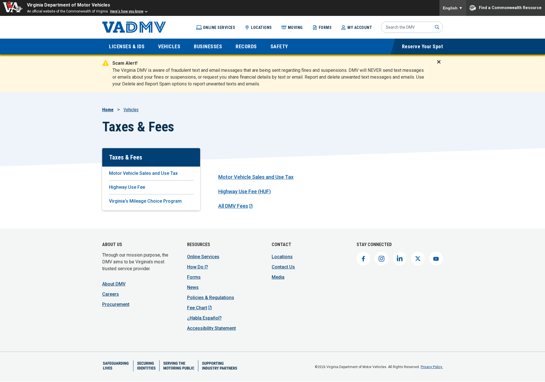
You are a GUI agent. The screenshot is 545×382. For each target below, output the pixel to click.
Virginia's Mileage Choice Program (145, 201)
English (453, 8)
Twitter (418, 258)
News (193, 287)
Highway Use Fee (127, 187)
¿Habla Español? (204, 318)
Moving (295, 27)
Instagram (381, 258)
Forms (325, 27)
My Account (359, 27)
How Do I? (197, 267)
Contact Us (283, 267)
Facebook (363, 258)
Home (108, 109)
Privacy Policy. (432, 367)
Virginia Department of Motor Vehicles (68, 5)
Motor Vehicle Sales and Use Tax (143, 173)
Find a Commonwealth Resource (510, 7)
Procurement (115, 304)
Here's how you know (126, 11)
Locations (261, 27)
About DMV (113, 284)
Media (278, 277)
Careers (110, 294)
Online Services (219, 27)
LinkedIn (399, 258)
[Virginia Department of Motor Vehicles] (134, 27)
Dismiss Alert (440, 65)
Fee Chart (197, 307)
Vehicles (131, 109)
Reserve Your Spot (422, 46)
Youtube (436, 258)
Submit (437, 27)
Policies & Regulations (210, 297)
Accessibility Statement (211, 328)
